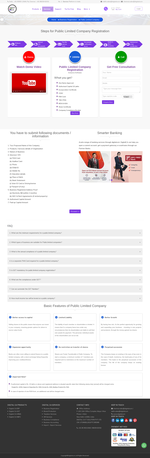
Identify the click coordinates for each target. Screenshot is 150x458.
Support (58, 9)
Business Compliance (51, 420)
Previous (82, 167)
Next (139, 167)
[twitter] (122, 420)
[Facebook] (113, 420)
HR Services (48, 417)
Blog (79, 9)
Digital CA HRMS (15, 414)
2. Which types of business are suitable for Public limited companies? (35, 242)
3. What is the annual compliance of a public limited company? (32, 252)
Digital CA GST (14, 411)
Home (53, 19)
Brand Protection (50, 411)
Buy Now (75, 113)
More (86, 9)
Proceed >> (75, 211)
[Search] (106, 9)
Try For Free (69, 9)
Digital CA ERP (14, 409)
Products (35, 9)
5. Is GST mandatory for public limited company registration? (32, 270)
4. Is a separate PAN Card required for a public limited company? (34, 261)
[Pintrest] (135, 420)
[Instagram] (131, 420)
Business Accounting (51, 422)
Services (47, 9)
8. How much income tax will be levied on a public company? (32, 298)
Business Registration (68, 19)
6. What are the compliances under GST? (25, 280)
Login (139, 9)
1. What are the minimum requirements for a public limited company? (35, 233)
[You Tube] (126, 420)
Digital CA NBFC (15, 417)
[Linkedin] (117, 420)
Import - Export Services (52, 425)
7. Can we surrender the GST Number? (24, 289)
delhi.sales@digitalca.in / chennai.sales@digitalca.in (123, 2)
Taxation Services (50, 414)
